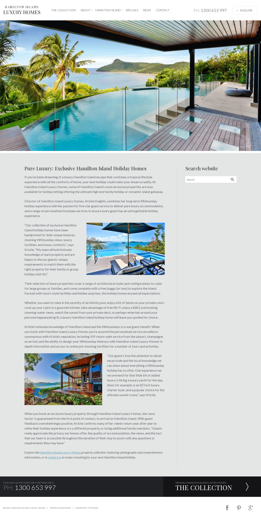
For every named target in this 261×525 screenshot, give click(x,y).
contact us (54, 457)
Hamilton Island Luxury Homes (60, 452)
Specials (132, 10)
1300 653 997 (210, 10)
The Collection (63, 10)
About (86, 10)
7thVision (93, 508)
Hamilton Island (108, 10)
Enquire (246, 10)
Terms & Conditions (60, 508)
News (147, 10)
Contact (163, 10)
